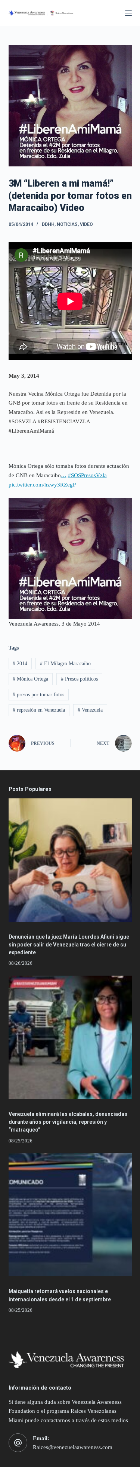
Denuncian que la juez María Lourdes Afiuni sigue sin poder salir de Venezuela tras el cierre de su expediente (69, 944)
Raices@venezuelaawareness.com (72, 1447)
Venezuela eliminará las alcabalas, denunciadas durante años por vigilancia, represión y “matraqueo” (68, 1122)
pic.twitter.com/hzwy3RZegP (42, 485)
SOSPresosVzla (87, 475)
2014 (20, 663)
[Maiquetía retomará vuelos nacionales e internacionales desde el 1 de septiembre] (70, 1214)
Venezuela (90, 710)
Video (86, 224)
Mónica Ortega (30, 679)
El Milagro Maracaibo (65, 663)
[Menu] (128, 13)
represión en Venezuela (39, 710)
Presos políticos (79, 679)
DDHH (48, 224)
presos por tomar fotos (38, 694)
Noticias (67, 224)
